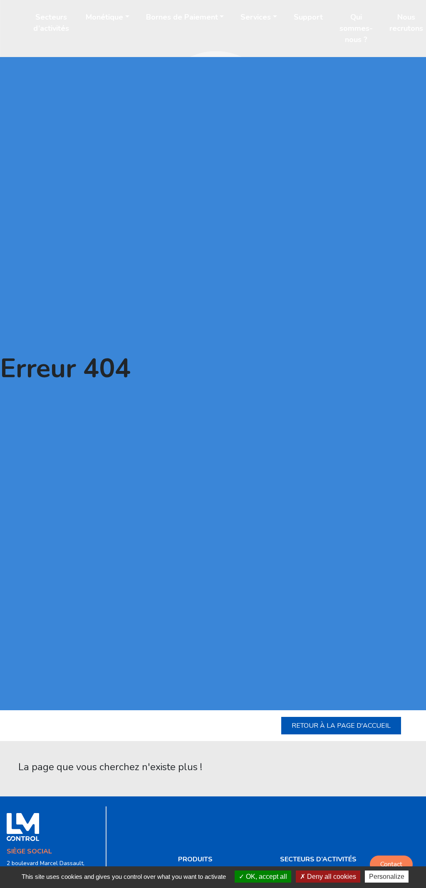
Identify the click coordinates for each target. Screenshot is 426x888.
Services (255, 17)
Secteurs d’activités (51, 22)
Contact (391, 864)
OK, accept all (265, 876)
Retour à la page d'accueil (341, 725)
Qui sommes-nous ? (356, 28)
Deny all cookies (330, 876)
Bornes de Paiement (182, 17)
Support (308, 17)
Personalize (386, 876)
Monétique (104, 17)
